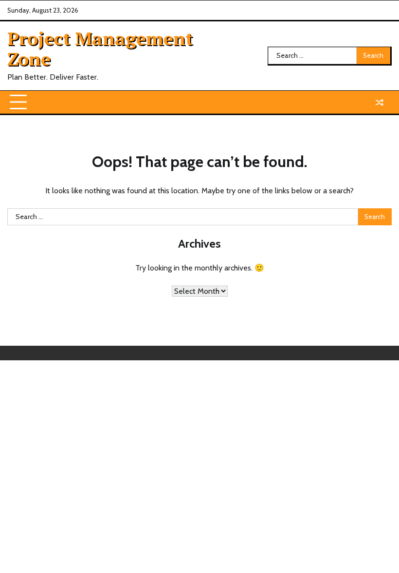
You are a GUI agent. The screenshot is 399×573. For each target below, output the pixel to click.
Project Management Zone (100, 48)
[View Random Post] (379, 102)
